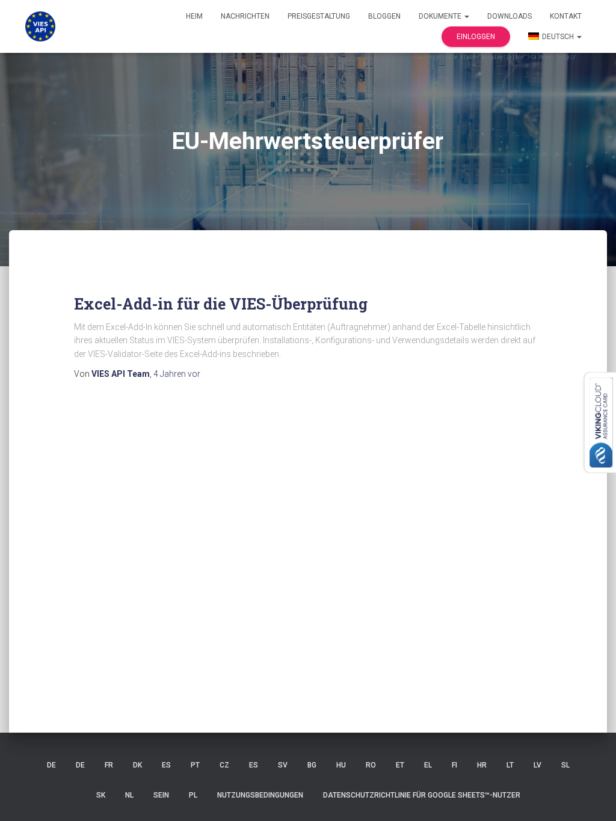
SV (283, 765)
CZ (224, 765)
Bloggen (384, 16)
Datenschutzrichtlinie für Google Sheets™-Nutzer (421, 795)
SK (100, 795)
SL (565, 765)
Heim (194, 16)
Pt (195, 765)
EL (428, 765)
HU (341, 765)
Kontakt (566, 16)
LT (510, 765)
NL (129, 795)
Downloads (509, 16)
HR (482, 765)
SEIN (161, 795)
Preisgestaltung (319, 16)
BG (311, 765)
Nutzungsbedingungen (260, 795)
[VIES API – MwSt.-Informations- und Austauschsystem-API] (40, 26)
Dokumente (441, 16)
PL (193, 795)
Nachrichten (245, 16)
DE (51, 765)
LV (537, 765)
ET (400, 765)
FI (454, 765)
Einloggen (476, 36)
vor (176, 374)
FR (109, 765)
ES (166, 765)
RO (371, 765)
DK (137, 765)
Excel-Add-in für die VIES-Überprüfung (221, 304)
